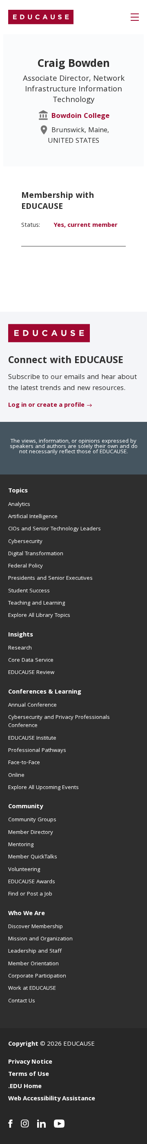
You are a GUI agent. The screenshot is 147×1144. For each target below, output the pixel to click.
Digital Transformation (35, 554)
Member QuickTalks (32, 857)
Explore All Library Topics (39, 615)
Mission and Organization (40, 939)
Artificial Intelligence (33, 516)
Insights (20, 635)
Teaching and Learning (36, 603)
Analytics (19, 504)
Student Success (29, 591)
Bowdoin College (80, 116)
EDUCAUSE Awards (31, 882)
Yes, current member (85, 225)
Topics (18, 491)
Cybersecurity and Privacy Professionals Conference (59, 721)
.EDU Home (25, 1087)
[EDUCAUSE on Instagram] (25, 1124)
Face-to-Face (24, 762)
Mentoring (20, 844)
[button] (135, 17)
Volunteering (24, 869)
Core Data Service (30, 660)
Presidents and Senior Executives (50, 578)
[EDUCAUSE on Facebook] (10, 1124)
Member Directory (30, 832)
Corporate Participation (37, 976)
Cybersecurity (25, 541)
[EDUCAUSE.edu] (41, 17)
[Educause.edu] (49, 333)
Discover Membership (35, 926)
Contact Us (21, 1001)
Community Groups (32, 820)
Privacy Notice (30, 1062)
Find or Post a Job (30, 894)
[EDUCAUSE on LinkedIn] (41, 1124)
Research (20, 648)
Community (25, 807)
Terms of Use (28, 1074)
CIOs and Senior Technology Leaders (54, 529)
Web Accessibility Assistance (51, 1099)
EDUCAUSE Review (31, 672)
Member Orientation (33, 964)
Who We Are (26, 914)
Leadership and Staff (35, 951)
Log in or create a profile (46, 405)
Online (16, 775)
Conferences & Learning (44, 692)
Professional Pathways (37, 750)
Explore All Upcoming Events (43, 787)
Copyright (23, 1044)
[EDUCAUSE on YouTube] (59, 1124)
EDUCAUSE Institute (32, 738)
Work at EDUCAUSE (32, 988)
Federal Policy (25, 566)
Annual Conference (32, 705)
